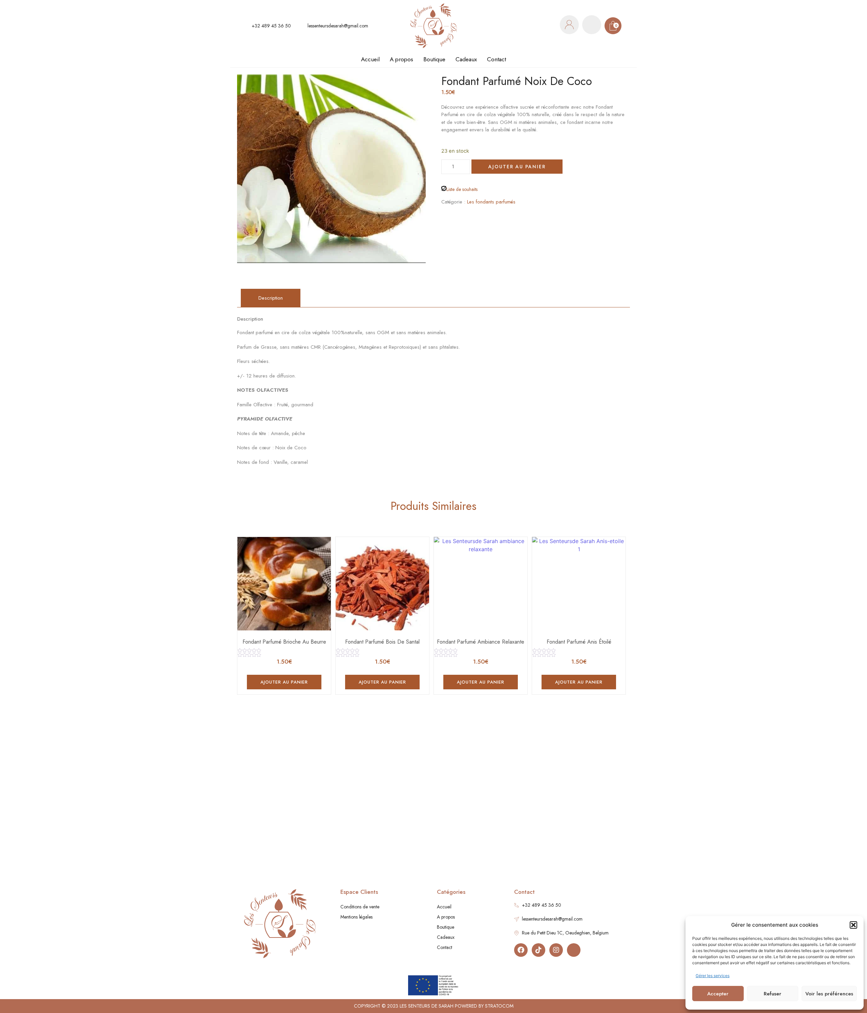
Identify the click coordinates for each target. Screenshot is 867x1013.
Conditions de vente (359, 906)
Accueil (370, 59)
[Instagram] (556, 950)
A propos (401, 59)
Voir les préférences (829, 993)
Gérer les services (712, 975)
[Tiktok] (538, 950)
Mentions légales (356, 916)
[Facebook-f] (521, 950)
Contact (496, 59)
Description (270, 298)
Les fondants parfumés (491, 202)
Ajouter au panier (517, 166)
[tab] (270, 298)
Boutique (434, 59)
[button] (853, 925)
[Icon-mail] (573, 950)
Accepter (717, 993)
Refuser (772, 993)
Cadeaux (466, 59)
